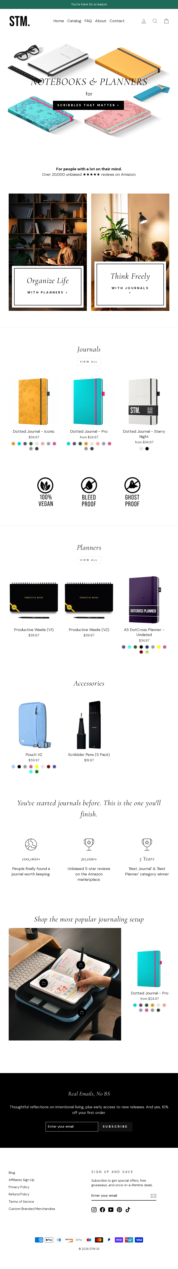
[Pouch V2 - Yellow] (37, 767)
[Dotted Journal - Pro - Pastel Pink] (98, 444)
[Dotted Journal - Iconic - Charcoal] (37, 449)
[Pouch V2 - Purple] (54, 767)
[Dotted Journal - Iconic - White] (37, 444)
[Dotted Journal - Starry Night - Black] (147, 449)
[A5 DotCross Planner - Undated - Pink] (165, 647)
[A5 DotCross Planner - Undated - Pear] (147, 652)
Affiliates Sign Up (22, 1180)
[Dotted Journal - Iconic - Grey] (31, 449)
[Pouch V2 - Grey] (25, 767)
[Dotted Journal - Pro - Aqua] (68, 444)
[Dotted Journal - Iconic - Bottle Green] (31, 444)
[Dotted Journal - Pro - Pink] (109, 444)
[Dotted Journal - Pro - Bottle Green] (80, 444)
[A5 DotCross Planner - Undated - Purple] (124, 647)
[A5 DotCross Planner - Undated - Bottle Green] (135, 647)
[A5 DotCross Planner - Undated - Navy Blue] (147, 647)
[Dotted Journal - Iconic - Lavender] (48, 444)
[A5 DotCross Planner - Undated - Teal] (129, 647)
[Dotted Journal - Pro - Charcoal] (92, 449)
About (100, 20)
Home (58, 20)
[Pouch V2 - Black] (19, 767)
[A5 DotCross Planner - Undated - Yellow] (159, 647)
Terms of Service (21, 1201)
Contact (117, 20)
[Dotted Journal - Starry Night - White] (141, 449)
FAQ (88, 20)
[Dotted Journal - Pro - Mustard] (86, 444)
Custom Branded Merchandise (32, 1209)
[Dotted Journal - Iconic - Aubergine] (25, 444)
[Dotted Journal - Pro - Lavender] (104, 444)
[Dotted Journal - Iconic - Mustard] (13, 444)
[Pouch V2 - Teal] (31, 772)
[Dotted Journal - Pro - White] (92, 444)
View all (89, 361)
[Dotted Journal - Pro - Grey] (86, 449)
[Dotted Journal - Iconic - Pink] (54, 444)
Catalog (74, 20)
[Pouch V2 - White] (43, 767)
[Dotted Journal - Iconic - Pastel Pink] (43, 444)
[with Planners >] (48, 252)
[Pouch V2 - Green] (37, 772)
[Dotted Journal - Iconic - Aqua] (19, 444)
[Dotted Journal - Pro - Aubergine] (74, 444)
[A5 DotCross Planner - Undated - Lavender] (153, 647)
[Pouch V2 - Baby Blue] (13, 767)
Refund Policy (19, 1194)
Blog (12, 1173)
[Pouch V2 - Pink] (31, 767)
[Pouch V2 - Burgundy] (48, 767)
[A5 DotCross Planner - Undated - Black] (141, 647)
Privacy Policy (19, 1187)
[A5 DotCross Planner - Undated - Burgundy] (141, 652)
